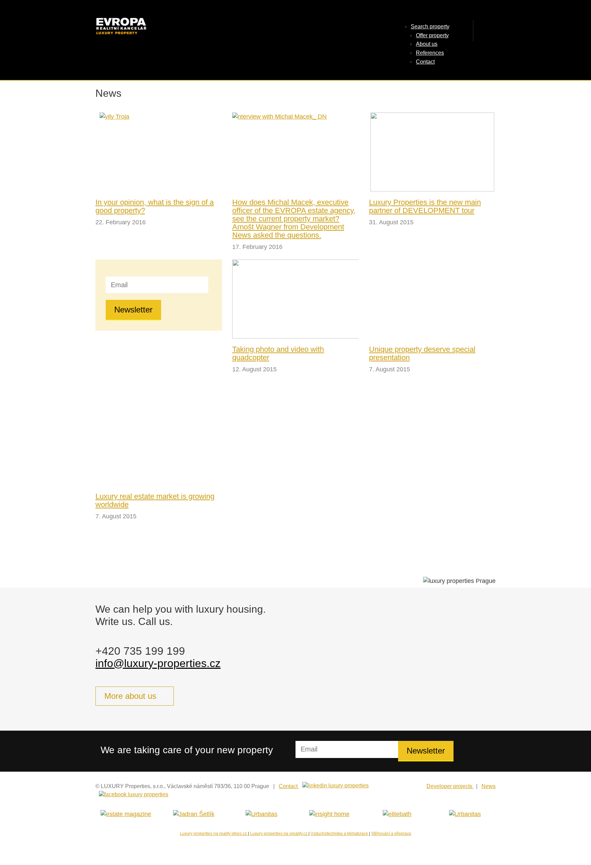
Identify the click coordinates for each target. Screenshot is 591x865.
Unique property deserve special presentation (422, 353)
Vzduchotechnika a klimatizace (340, 833)
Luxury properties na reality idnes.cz (214, 833)
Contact (425, 62)
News (489, 786)
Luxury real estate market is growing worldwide (154, 500)
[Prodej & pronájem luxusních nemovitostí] (151, 27)
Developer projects (450, 786)
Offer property (432, 35)
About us (426, 44)
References (430, 53)
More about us (130, 696)
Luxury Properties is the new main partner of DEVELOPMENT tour (425, 206)
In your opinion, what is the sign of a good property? (154, 206)
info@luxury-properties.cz (158, 663)
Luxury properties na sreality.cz (279, 833)
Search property (430, 26)
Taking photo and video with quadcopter (278, 353)
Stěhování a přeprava (391, 833)
